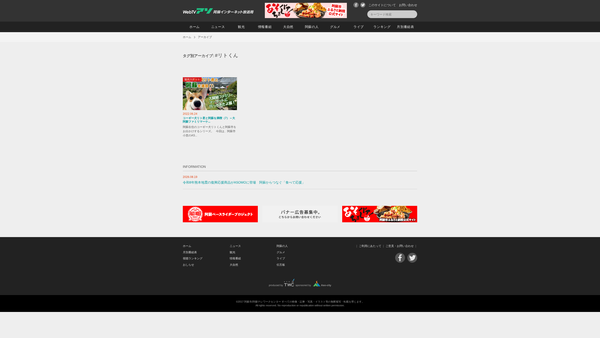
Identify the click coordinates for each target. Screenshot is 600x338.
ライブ (358, 27)
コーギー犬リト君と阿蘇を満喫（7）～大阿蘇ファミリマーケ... (209, 119)
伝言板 (281, 264)
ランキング (382, 27)
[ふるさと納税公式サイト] (306, 17)
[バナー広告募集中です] (300, 221)
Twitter (362, 5)
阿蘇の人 (312, 27)
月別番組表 (405, 27)
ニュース (218, 27)
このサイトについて (382, 5)
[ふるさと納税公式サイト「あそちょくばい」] (379, 221)
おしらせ (188, 264)
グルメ (335, 27)
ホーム (194, 27)
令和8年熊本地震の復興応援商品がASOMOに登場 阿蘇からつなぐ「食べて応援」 (244, 182)
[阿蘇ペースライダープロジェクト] (220, 221)
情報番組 (265, 27)
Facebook (356, 5)
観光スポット (192, 79)
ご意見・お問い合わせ (400, 246)
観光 (241, 27)
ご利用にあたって (370, 246)
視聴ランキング (192, 258)
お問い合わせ (408, 5)
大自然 (288, 27)
